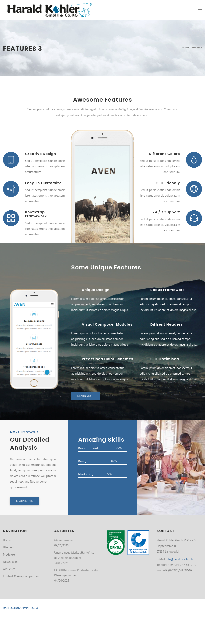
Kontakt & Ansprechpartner (21, 576)
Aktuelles (9, 569)
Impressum (30, 608)
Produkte (9, 554)
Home (7, 540)
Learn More (85, 395)
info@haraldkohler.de (179, 559)
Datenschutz (12, 608)
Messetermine (63, 540)
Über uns (9, 547)
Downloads (10, 562)
